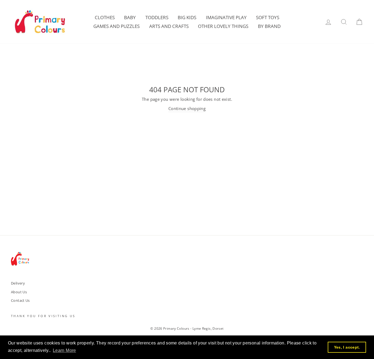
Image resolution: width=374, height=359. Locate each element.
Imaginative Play (226, 17)
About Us (19, 291)
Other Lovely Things (223, 26)
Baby (130, 17)
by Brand (269, 26)
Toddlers (156, 17)
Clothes (105, 17)
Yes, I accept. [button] (347, 347)
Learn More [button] (64, 350)
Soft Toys (267, 17)
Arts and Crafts (169, 26)
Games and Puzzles (116, 26)
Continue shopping (187, 108)
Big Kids (187, 17)
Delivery (18, 283)
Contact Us (20, 300)
